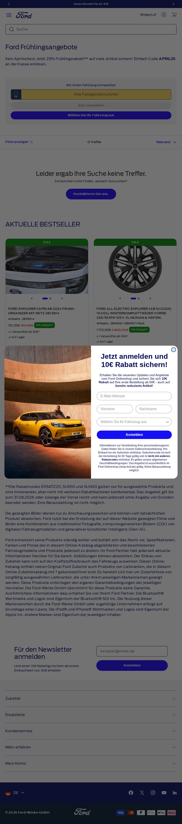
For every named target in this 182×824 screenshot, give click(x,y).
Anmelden (134, 435)
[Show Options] (167, 422)
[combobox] (133, 422)
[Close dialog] (173, 349)
